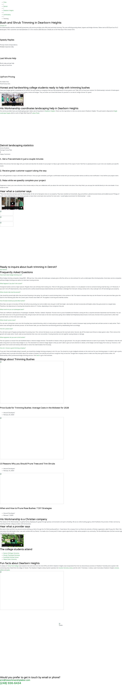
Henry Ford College (13, 566)
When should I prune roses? (8, 320)
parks (8, 570)
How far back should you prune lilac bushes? (12, 300)
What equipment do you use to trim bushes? (12, 337)
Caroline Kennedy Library (66, 568)
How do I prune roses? (6, 328)
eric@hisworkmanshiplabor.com (15, 680)
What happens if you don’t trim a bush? (11, 283)
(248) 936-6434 (10, 683)
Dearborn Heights (50, 111)
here (38, 355)
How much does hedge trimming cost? (11, 275)
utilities (2, 570)
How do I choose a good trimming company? (13, 348)
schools (117, 568)
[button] (61, 275)
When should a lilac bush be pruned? (10, 292)
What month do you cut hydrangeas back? (12, 309)
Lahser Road (35, 113)
